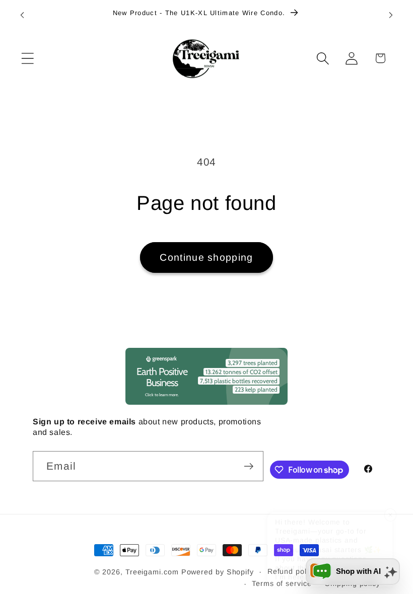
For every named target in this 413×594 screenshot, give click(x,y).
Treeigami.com (152, 572)
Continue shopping (206, 257)
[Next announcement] (391, 15)
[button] (27, 58)
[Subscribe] (248, 466)
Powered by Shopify (217, 572)
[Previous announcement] (22, 15)
